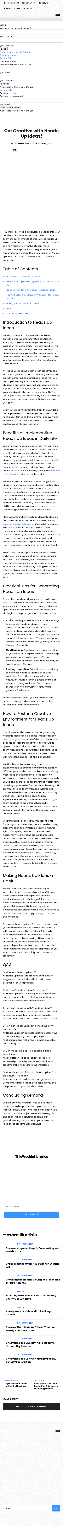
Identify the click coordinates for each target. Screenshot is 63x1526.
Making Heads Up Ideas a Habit (23, 303)
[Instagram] (23, 1486)
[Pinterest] (35, 150)
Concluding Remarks (17, 313)
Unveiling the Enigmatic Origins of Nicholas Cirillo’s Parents (33, 1281)
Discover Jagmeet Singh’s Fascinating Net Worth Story (32, 1249)
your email (5, 72)
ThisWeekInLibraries (23, 143)
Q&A (8, 308)
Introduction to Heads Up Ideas (23, 276)
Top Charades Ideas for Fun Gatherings (15, 1385)
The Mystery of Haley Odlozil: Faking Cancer (28, 1313)
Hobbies (25, 123)
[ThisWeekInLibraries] (31, 1143)
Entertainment (25, 1244)
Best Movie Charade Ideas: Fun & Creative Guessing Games (46, 1386)
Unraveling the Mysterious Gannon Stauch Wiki (32, 1265)
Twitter (46, 1486)
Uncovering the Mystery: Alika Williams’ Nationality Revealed (30, 1344)
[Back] (1, 22)
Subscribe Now (31, 1214)
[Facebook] (21, 150)
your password (7, 45)
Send (56, 1508)
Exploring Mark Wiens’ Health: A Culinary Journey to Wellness (31, 1297)
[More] (49, 150)
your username (7, 36)
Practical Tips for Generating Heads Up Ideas (30, 289)
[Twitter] (28, 150)
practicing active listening (17, 523)
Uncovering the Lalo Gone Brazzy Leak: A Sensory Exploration (31, 1360)
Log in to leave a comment (31, 1406)
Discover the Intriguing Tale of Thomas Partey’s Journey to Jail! (30, 1328)
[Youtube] (7, 1491)
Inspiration (36, 123)
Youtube (13, 1491)
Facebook (14, 1486)
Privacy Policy (6, 58)
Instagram (31, 1486)
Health (20, 1291)
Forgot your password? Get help (15, 52)
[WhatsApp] (42, 150)
